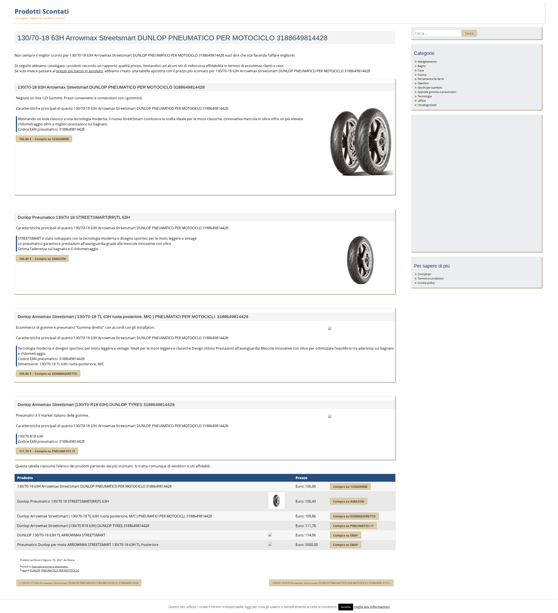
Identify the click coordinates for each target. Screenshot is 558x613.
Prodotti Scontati (42, 11)
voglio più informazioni (372, 607)
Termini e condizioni (431, 278)
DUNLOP (35, 570)
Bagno (422, 66)
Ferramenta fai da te (431, 79)
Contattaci (424, 274)
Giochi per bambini (430, 87)
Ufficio (422, 101)
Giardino (423, 83)
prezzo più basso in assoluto (79, 71)
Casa (421, 70)
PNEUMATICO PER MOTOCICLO (60, 570)
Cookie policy (426, 283)
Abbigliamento (427, 62)
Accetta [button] (345, 607)
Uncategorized (427, 105)
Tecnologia (425, 96)
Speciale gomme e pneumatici (50, 566)
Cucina (422, 75)
